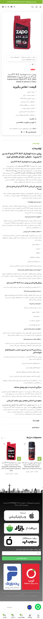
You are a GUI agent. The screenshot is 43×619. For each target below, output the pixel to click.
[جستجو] (32, 7)
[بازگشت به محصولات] (32, 64)
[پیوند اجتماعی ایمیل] (26, 132)
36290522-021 (13, 503)
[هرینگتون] (30, 607)
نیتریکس (9, 607)
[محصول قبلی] (35, 64)
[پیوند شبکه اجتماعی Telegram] (3, 6)
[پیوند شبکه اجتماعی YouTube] (11, 6)
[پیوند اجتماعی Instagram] (14, 6)
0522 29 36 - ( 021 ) (12, 2)
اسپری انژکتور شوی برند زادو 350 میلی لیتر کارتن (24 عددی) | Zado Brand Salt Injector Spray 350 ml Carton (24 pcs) (32, 466)
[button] (5, 438)
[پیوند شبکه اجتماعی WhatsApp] (5, 6)
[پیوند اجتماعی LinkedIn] (8, 6)
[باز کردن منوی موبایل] (40, 7)
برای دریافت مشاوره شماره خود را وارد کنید (28, 550)
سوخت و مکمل (25, 57)
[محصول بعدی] (30, 64)
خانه (34, 57)
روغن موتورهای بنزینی (28, 59)
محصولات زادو (15, 57)
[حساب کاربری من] (36, 7)
